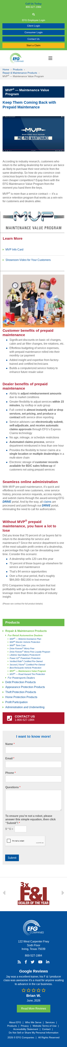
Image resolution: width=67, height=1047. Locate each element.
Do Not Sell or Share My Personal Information (33, 1032)
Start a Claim (33, 45)
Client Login (33, 25)
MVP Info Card (14, 249)
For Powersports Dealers (21, 678)
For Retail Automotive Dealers (25, 635)
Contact (46, 1029)
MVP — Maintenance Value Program (28, 671)
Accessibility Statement (25, 1029)
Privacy (25, 1025)
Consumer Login (34, 32)
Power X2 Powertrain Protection (25, 658)
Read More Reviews (33, 1008)
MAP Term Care (18, 645)
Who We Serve (33, 1022)
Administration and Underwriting (24, 707)
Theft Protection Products (20, 692)
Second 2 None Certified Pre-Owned (27, 665)
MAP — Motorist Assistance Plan (25, 639)
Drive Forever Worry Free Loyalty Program (30, 652)
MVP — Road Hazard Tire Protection (27, 674)
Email (9, 758)
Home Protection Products (21, 697)
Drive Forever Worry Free (22, 649)
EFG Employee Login (33, 20)
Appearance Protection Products (25, 687)
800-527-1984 (33, 955)
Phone (10, 772)
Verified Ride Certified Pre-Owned (26, 661)
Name (10, 744)
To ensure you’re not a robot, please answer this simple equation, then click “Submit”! (30, 819)
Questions (12, 787)
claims (47, 501)
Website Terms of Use (45, 1025)
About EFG (15, 1022)
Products (18, 69)
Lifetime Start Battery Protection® (25, 655)
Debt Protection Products (20, 682)
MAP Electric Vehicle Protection (25, 642)
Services (50, 1022)
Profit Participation (16, 702)
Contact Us (33, 39)
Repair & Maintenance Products (20, 72)
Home (6, 69)
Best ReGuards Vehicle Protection (25, 668)
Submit (12, 857)
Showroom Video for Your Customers (28, 259)
